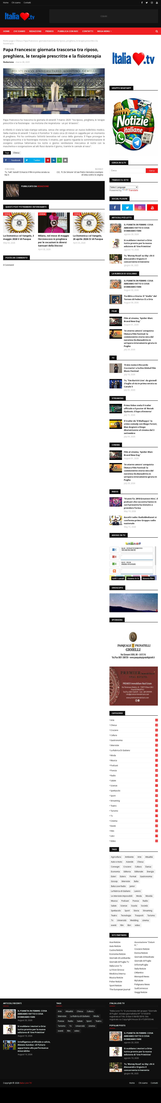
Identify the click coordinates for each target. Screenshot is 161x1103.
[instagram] (152, 2)
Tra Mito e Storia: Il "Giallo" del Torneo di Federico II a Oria (140, 298)
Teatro (134, 805)
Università (121, 920)
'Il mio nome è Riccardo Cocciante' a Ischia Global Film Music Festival (140, 367)
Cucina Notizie (116, 950)
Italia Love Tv (115, 965)
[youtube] (156, 2)
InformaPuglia (141, 964)
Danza (148, 866)
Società (144, 905)
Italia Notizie (140, 968)
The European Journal (119, 989)
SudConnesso (141, 988)
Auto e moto (116, 861)
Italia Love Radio (118, 886)
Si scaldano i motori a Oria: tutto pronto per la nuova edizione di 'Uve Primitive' (138, 243)
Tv (134, 816)
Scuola (134, 905)
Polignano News (142, 984)
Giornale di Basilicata (144, 956)
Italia (136, 881)
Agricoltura (116, 857)
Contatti (27, 2)
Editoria (127, 871)
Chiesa (19, 41)
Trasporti (139, 915)
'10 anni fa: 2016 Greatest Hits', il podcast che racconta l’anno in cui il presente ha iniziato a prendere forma (141, 503)
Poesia (134, 770)
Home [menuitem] (6, 31)
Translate (133, 190)
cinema (134, 821)
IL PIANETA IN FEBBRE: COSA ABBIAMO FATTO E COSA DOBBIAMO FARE (138, 227)
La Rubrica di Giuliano (134, 750)
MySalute (138, 980)
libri (134, 836)
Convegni (115, 866)
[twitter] (147, 2)
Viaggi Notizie (140, 992)
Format (133, 876)
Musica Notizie (116, 977)
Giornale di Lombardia (119, 957)
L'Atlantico (139, 972)
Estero (123, 876)
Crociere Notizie (142, 948)
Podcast (134, 765)
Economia (115, 871)
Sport (134, 795)
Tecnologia (126, 915)
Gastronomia (134, 740)
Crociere (134, 730)
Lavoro (137, 891)
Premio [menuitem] (49, 31)
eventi (134, 826)
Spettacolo (134, 790)
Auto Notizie (115, 946)
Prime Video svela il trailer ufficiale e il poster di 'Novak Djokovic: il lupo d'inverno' (139, 408)
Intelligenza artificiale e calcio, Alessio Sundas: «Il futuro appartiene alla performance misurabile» (34, 1046)
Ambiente (129, 857)
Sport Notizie (115, 985)
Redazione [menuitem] (35, 31)
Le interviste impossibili (121, 896)
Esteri (113, 876)
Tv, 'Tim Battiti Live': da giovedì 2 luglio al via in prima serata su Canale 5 (140, 383)
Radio (134, 775)
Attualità (149, 857)
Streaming (134, 800)
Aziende (129, 861)
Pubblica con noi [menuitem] (68, 31)
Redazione (8, 62)
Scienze (134, 785)
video (134, 841)
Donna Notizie (141, 952)
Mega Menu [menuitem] (103, 31)
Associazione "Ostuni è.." (144, 943)
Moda (134, 755)
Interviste (134, 745)
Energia (150, 871)
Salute (134, 780)
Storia (136, 910)
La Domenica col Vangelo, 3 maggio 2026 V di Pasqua (18, 237)
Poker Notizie (115, 981)
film (134, 831)
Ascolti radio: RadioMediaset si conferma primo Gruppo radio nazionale (140, 520)
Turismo (134, 810)
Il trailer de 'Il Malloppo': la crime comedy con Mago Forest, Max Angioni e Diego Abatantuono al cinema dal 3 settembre (140, 427)
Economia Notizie (117, 954)
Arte (134, 720)
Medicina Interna (117, 973)
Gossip (114, 881)
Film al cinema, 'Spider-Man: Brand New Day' (138, 320)
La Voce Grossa (116, 969)
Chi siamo (16, 2)
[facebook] (142, 2)
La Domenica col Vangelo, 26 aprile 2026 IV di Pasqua (88, 237)
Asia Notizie (114, 942)
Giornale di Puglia (142, 960)
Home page (8, 41)
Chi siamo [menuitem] (19, 31)
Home (5, 2)
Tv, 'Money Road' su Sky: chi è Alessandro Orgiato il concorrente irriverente (139, 258)
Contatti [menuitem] (87, 31)
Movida (149, 896)
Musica (134, 760)
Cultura (134, 735)
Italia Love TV (26, 1083)
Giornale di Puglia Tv (119, 961)
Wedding (134, 920)
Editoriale (139, 871)
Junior (132, 886)
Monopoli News (141, 976)
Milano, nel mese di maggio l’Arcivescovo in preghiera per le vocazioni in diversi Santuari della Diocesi (53, 240)
